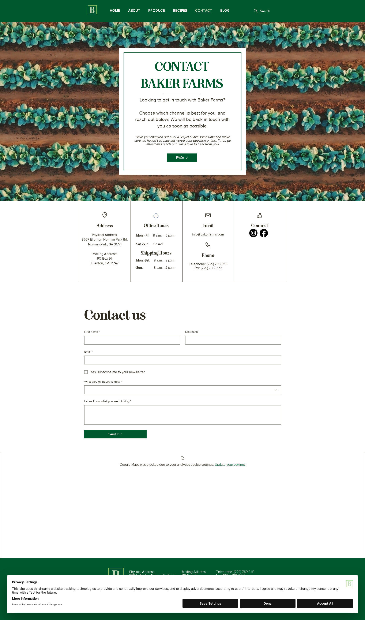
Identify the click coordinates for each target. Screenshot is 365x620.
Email (88, 351)
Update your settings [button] (230, 464)
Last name (192, 331)
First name (92, 331)
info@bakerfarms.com (208, 234)
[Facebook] (264, 233)
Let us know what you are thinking (107, 401)
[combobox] (182, 389)
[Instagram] (253, 233)
